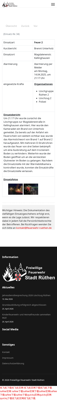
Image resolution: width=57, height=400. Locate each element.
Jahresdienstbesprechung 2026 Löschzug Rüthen (26, 297)
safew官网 (5, 391)
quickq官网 (33, 394)
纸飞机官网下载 (31, 387)
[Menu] (53, 4)
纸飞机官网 (17, 387)
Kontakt (6, 352)
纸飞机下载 (6, 387)
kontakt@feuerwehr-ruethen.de (34, 227)
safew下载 (17, 391)
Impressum (7, 357)
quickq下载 (6, 398)
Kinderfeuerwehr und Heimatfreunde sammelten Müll (26, 318)
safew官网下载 (31, 391)
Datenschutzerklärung (13, 363)
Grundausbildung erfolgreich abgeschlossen (24, 306)
